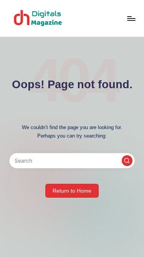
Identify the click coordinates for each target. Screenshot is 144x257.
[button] (127, 160)
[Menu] (131, 18)
